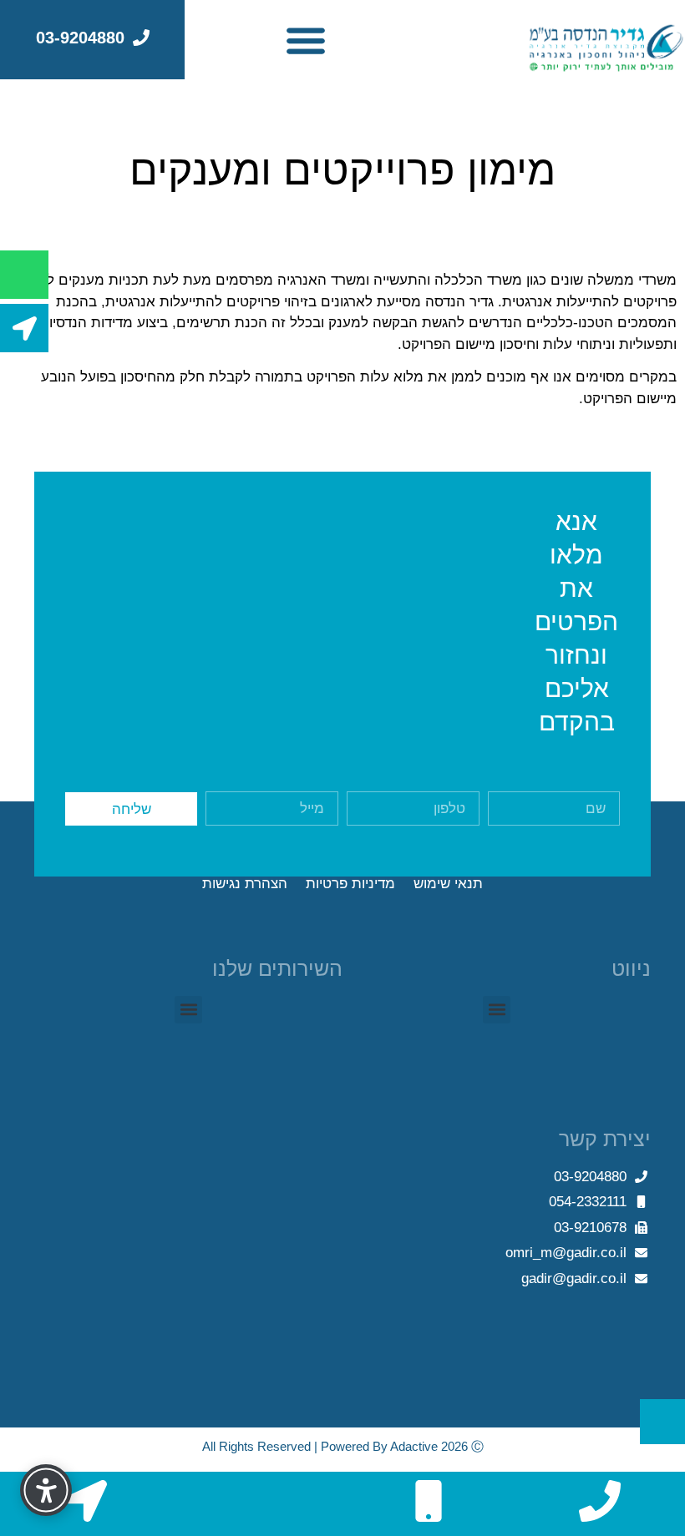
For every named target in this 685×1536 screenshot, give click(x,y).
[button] (305, 39)
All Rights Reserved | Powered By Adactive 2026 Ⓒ (343, 1446)
